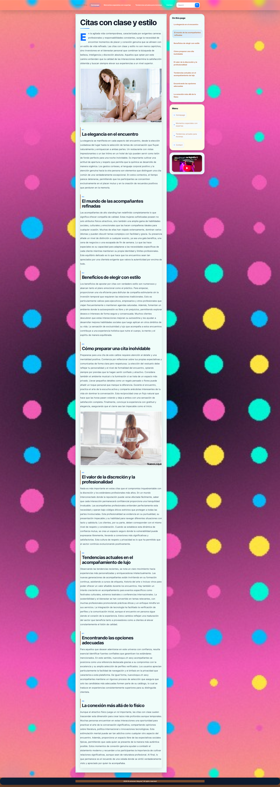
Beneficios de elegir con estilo (187, 43)
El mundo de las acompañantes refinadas (187, 33)
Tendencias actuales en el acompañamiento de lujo (185, 74)
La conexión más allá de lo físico (185, 95)
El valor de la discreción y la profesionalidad (185, 63)
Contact (169, 5)
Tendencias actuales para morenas (148, 5)
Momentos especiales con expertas (117, 5)
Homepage (95, 5)
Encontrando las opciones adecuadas (185, 84)
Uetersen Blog (81, 5)
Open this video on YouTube (182, 157)
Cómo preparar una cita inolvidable (184, 52)
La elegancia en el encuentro (186, 24)
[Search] (197, 5)
